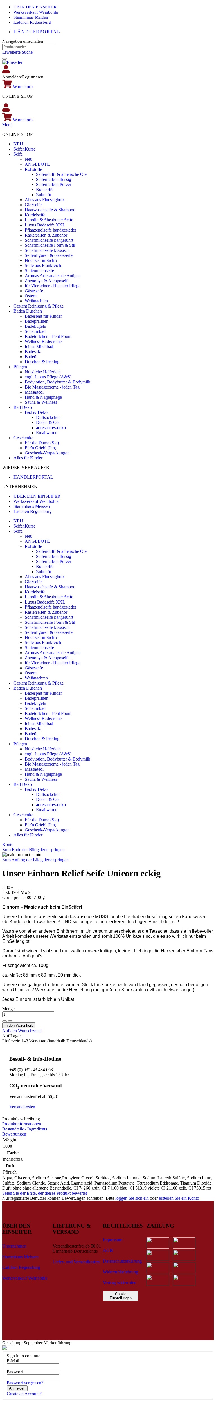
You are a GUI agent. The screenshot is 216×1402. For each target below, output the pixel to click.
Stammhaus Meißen (31, 17)
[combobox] (28, 47)
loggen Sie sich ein (132, 1198)
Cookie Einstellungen (121, 1296)
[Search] (4, 59)
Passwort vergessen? (25, 1382)
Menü (7, 124)
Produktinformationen (21, 1123)
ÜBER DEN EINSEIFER (35, 7)
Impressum (112, 1239)
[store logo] (12, 62)
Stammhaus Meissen (32, 506)
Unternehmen (14, 1246)
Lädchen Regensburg (32, 22)
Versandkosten (22, 1106)
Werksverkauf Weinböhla (36, 12)
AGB (108, 1250)
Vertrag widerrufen (119, 1282)
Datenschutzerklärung (122, 1261)
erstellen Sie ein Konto (179, 1198)
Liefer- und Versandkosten (76, 1261)
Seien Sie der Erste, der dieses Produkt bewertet (44, 1193)
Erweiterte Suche (17, 52)
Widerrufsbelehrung (120, 1271)
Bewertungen (14, 1134)
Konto (8, 844)
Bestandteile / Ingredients (24, 1129)
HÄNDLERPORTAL (37, 31)
